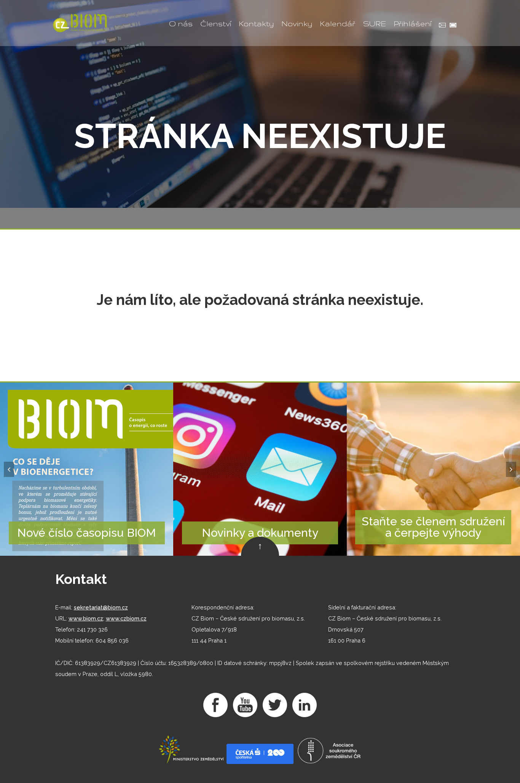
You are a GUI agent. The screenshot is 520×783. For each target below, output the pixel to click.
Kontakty (256, 23)
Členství (215, 23)
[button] (9, 469)
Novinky (296, 23)
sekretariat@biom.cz (101, 607)
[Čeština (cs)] (440, 26)
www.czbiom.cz (126, 618)
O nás (181, 23)
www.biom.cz (86, 618)
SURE (374, 23)
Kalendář (338, 23)
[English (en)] (451, 26)
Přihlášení (412, 23)
